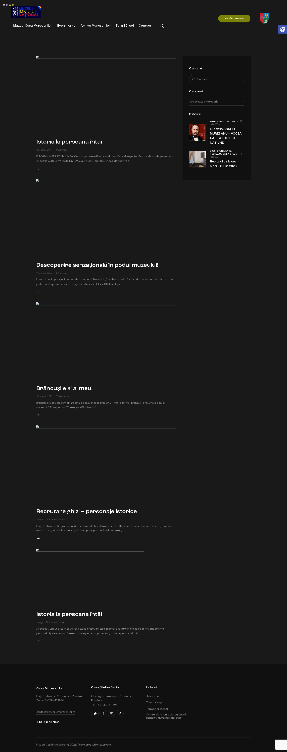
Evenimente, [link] (224, 151)
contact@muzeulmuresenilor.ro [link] (55, 711)
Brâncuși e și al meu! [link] (64, 389)
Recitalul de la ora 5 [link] (223, 154)
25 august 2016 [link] (43, 273)
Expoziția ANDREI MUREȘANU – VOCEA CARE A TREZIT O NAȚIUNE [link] (226, 136)
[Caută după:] (216, 79)
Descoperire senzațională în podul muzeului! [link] (97, 265)
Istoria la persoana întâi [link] (69, 142)
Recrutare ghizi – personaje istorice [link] (86, 512)
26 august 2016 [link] (43, 150)
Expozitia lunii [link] (226, 121)
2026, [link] (213, 121)
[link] (282, 29)
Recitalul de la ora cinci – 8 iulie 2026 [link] (223, 164)
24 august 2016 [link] (44, 396)
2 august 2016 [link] (43, 519)
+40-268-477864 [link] (47, 722)
